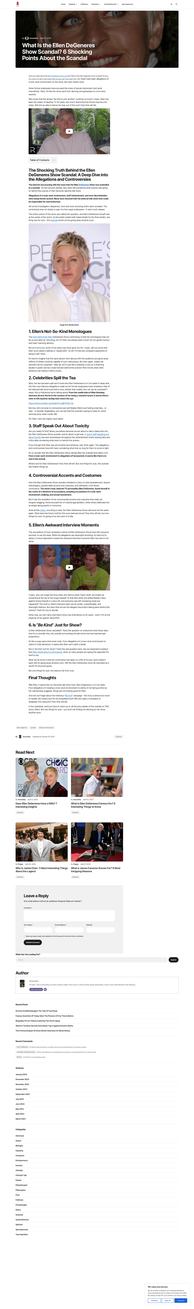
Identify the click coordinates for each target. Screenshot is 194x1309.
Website (89, 925)
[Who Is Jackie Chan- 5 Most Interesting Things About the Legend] (42, 842)
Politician (19, 1200)
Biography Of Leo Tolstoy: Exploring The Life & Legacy (38, 1021)
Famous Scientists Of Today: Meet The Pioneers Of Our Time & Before (45, 1016)
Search (173, 960)
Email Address (61, 925)
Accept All (181, 1300)
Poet (18, 1195)
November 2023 (22, 1084)
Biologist (19, 1146)
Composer (20, 1155)
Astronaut (20, 1136)
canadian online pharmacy (26, 1052)
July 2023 (20, 1099)
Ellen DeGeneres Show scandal (59, 76)
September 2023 (23, 1094)
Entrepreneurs (22, 1160)
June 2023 (20, 1104)
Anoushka (33, 981)
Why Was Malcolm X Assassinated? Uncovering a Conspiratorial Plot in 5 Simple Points (67, 1052)
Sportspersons (22, 1229)
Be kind (68, 695)
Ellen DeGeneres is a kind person (48, 652)
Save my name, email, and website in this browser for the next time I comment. (55, 936)
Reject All (168, 1300)
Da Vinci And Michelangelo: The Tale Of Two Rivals (36, 1011)
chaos (42, 510)
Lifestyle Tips (21, 1175)
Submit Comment (32, 942)
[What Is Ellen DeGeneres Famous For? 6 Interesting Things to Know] (97, 777)
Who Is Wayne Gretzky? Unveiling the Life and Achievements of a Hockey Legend (59, 1047)
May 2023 (20, 1109)
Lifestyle (19, 1170)
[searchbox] (92, 959)
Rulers (18, 1210)
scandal (54, 220)
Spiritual (19, 1224)
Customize (154, 1300)
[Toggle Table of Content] (52, 160)
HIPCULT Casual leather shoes (35, 1057)
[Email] (45, 989)
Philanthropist (21, 1185)
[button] (172, 4)
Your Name (28, 925)
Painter (19, 1180)
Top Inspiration (22, 1234)
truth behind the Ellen (42, 337)
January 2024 (21, 1074)
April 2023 (20, 1114)
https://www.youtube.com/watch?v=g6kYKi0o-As (51, 403)
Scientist (19, 1215)
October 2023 (21, 1089)
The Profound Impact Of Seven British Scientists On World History (43, 1031)
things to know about (46, 728)
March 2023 (21, 1119)
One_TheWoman (22, 1047)
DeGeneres (84, 185)
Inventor (19, 1165)
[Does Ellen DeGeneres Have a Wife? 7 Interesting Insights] (42, 777)
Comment (28, 908)
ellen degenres (22, 728)
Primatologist (21, 1205)
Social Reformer (22, 1220)
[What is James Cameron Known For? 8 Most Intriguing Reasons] (97, 842)
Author (18, 1141)
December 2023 (22, 1079)
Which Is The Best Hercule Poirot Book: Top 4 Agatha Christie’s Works (44, 1026)
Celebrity (118, 737)
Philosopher (21, 1190)
